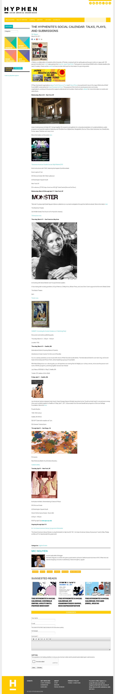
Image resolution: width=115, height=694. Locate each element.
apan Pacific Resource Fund (59, 85)
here (50, 135)
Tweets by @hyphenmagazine (11, 75)
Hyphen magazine (13, 685)
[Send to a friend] (39, 39)
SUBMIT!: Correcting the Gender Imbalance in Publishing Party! (48, 331)
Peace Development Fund (56, 87)
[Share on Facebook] (32, 39)
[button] (33, 639)
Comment (34, 636)
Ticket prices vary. (36, 215)
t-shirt (46, 64)
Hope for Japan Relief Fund (66, 64)
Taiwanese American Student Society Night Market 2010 (47, 164)
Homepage (34, 631)
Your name (34, 618)
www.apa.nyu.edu (47, 520)
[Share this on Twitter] (34, 39)
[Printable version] (41, 39)
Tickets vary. (34, 298)
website (51, 66)
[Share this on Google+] (37, 39)
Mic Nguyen (39, 551)
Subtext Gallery (35, 464)
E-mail (33, 623)
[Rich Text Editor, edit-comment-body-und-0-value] (71, 644)
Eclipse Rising (74, 85)
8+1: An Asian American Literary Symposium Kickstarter (47, 528)
